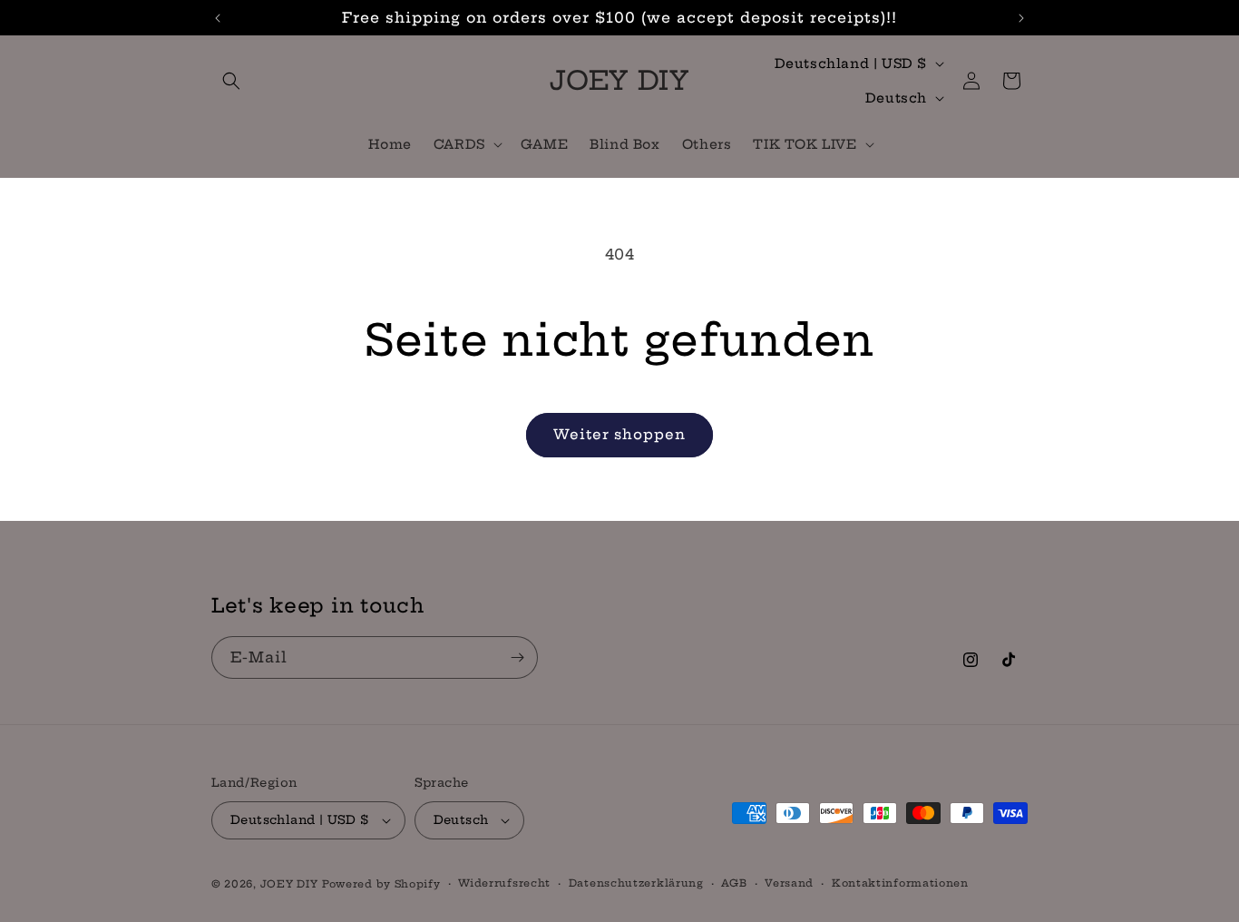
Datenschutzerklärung (636, 883)
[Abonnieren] (517, 657)
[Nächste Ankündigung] (1021, 18)
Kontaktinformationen (900, 883)
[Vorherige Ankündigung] (218, 18)
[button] (231, 81)
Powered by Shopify (381, 884)
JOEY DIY (289, 884)
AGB (733, 883)
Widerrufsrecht (504, 883)
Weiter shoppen (619, 434)
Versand (789, 883)
